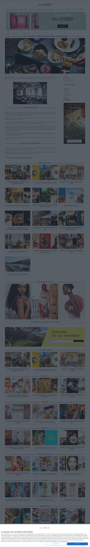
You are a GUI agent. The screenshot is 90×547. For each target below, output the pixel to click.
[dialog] (45, 535)
